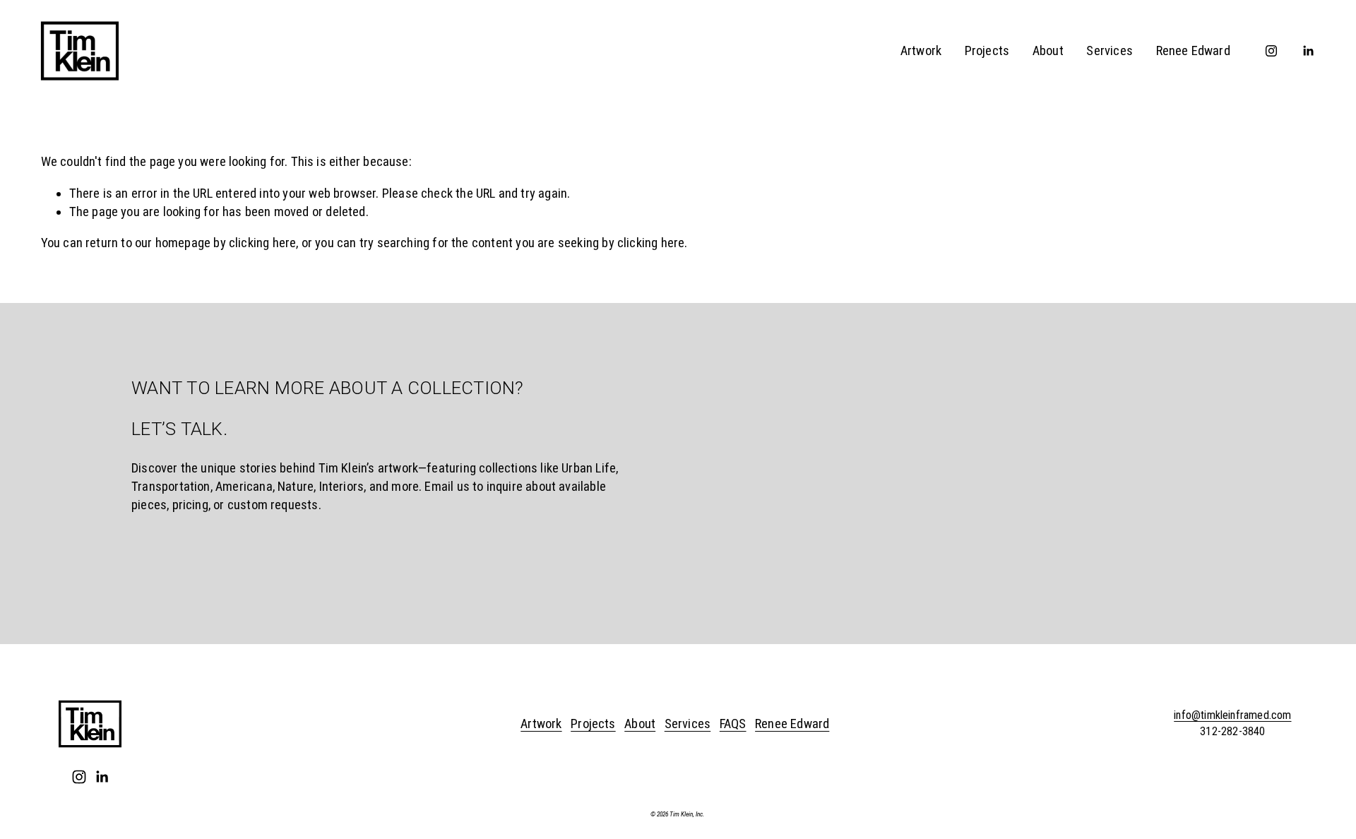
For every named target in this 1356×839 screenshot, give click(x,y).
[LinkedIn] (1308, 51)
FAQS (733, 724)
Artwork (920, 51)
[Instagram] (1271, 51)
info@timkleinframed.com (1232, 715)
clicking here (262, 243)
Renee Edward (1193, 51)
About (1048, 51)
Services (1109, 51)
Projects (987, 51)
